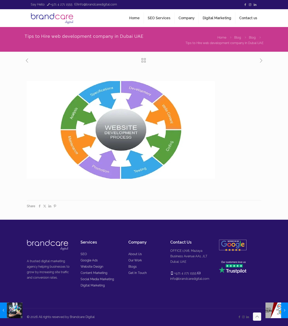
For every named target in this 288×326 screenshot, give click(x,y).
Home (221, 37)
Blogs (132, 266)
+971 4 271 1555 (61, 4)
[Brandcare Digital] (52, 18)
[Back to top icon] (257, 316)
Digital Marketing (93, 285)
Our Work (135, 260)
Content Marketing (94, 273)
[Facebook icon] (245, 4)
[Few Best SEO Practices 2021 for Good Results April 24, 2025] (276, 310)
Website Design (92, 266)
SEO (84, 254)
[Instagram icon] (250, 4)
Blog (237, 37)
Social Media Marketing (97, 279)
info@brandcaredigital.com (97, 4)
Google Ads (89, 260)
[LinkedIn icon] (255, 4)
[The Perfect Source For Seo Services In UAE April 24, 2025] (11, 310)
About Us (135, 254)
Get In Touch (137, 273)
